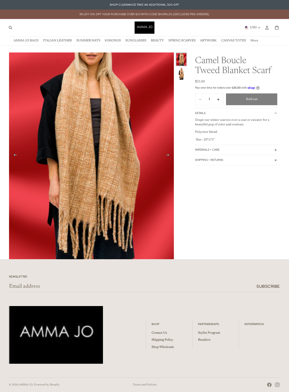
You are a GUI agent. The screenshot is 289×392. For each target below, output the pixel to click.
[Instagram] (277, 384)
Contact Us (159, 333)
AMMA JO (26, 384)
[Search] (10, 28)
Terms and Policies (144, 384)
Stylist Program (209, 333)
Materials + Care (207, 150)
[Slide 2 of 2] (181, 73)
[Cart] (277, 28)
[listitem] (254, 40)
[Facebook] (269, 384)
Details (200, 113)
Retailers (204, 340)
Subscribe (268, 286)
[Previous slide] (14, 156)
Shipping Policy (162, 340)
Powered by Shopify (47, 384)
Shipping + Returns (209, 160)
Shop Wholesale (162, 347)
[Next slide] (169, 156)
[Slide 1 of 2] (181, 59)
